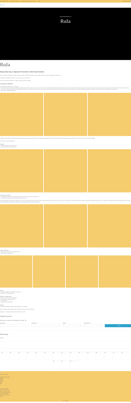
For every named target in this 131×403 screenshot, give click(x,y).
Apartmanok (111, 5)
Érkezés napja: (2, 323)
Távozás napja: (34, 323)
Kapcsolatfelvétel (124, 5)
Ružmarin (1, 378)
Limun (1, 382)
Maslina (1, 379)
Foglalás (117, 5)
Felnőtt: (64, 323)
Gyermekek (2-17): (87, 323)
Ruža (1, 383)
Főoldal (104, 5)
